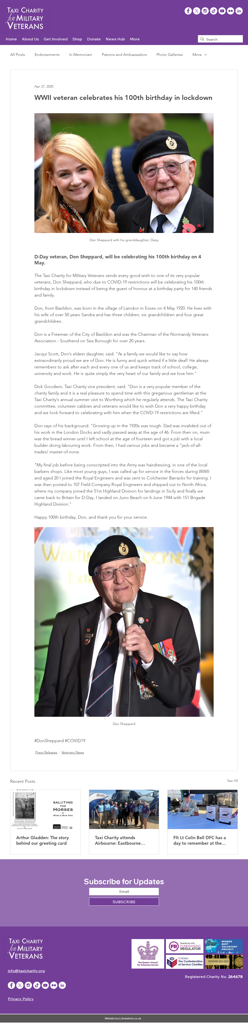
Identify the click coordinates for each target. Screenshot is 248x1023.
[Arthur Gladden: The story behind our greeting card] (45, 809)
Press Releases (46, 752)
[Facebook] (188, 11)
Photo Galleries (169, 54)
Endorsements (47, 54)
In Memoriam (80, 54)
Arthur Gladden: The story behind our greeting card (42, 840)
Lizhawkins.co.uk (130, 1018)
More (197, 54)
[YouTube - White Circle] (222, 11)
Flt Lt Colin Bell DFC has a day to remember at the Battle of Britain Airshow (199, 840)
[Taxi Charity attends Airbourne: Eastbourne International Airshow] (124, 809)
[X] (196, 11)
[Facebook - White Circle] (11, 985)
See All (232, 780)
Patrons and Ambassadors (124, 54)
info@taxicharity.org (26, 970)
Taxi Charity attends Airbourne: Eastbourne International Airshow (118, 840)
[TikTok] (213, 11)
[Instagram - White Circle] (205, 11)
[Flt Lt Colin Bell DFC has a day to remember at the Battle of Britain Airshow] (203, 809)
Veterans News (73, 752)
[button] (30, 39)
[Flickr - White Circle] (230, 11)
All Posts (17, 54)
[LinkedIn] (239, 11)
